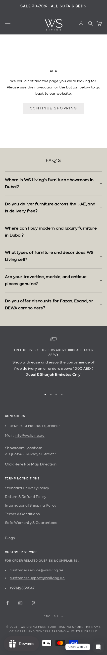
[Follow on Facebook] (7, 603)
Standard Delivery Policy (27, 488)
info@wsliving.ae (30, 435)
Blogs (10, 538)
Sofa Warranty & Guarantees (31, 523)
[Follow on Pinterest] (33, 603)
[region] (53, 361)
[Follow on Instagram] (20, 603)
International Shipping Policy (30, 505)
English (51, 616)
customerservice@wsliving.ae (36, 570)
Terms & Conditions (22, 514)
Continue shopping (53, 108)
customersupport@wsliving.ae (37, 578)
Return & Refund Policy (26, 497)
